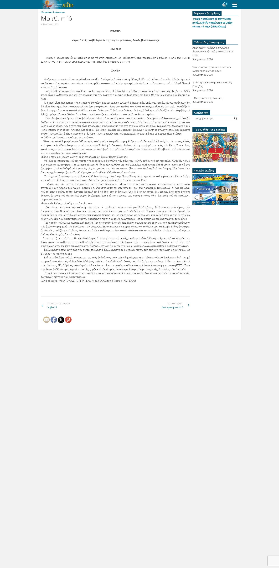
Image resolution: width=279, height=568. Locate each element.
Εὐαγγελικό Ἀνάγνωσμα (53, 12)
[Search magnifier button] (235, 118)
